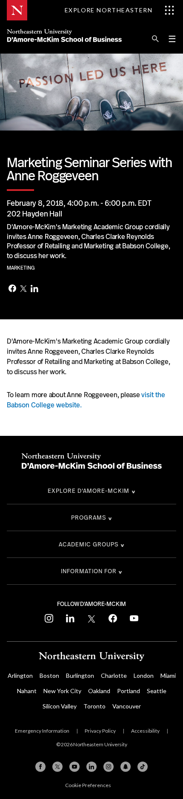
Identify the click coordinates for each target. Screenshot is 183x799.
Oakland (99, 690)
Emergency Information (42, 731)
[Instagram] (108, 767)
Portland (128, 690)
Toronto (94, 706)
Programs (88, 517)
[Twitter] (23, 289)
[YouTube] (74, 767)
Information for (89, 571)
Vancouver (126, 706)
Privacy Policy (100, 731)
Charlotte (114, 675)
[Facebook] (12, 289)
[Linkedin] (91, 767)
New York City (62, 690)
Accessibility (145, 731)
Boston (49, 675)
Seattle (156, 690)
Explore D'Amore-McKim (88, 490)
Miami (168, 675)
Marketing (21, 267)
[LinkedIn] (34, 289)
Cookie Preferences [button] (88, 785)
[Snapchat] (125, 767)
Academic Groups (89, 544)
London (144, 675)
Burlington (80, 675)
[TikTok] (142, 767)
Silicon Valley (60, 706)
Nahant (27, 690)
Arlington (20, 675)
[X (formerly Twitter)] (57, 767)
